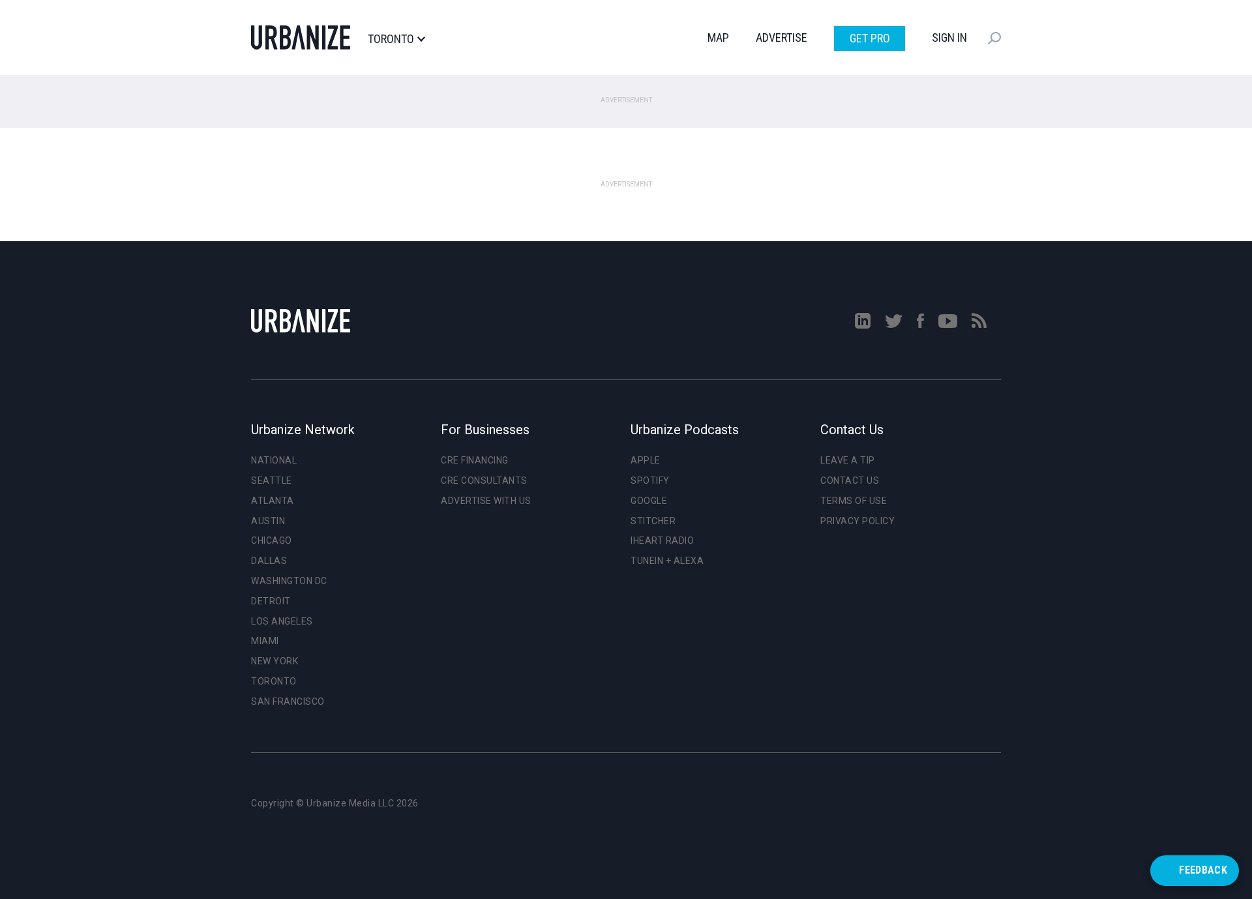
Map (718, 37)
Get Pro (870, 38)
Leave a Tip (847, 460)
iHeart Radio (662, 540)
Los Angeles (282, 621)
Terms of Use (853, 500)
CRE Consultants (484, 480)
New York (274, 661)
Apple (646, 460)
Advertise (781, 37)
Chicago (271, 540)
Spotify (650, 480)
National (274, 460)
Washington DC (289, 581)
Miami (265, 641)
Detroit (271, 601)
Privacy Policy (857, 521)
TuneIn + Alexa (667, 560)
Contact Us (849, 480)
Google (649, 500)
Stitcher (653, 521)
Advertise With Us (486, 500)
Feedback (1203, 870)
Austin (268, 521)
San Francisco (288, 701)
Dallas (269, 560)
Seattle (271, 480)
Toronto (391, 39)
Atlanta (272, 500)
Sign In (949, 37)
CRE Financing (475, 460)
